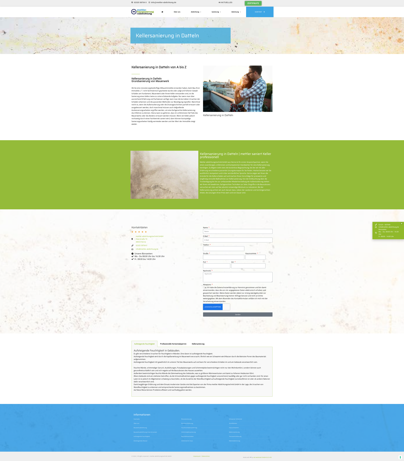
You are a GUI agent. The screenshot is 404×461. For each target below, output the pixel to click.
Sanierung (215, 12)
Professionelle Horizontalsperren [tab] (173, 344)
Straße (206, 253)
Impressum (196, 456)
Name (205, 227)
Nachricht (207, 271)
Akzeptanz (207, 284)
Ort (232, 262)
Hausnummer (251, 253)
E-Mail (205, 236)
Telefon (206, 245)
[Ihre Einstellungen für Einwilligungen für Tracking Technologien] (400, 457)
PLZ (204, 262)
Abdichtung (195, 12)
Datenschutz (206, 456)
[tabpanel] (202, 371)
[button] (401, 223)
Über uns (177, 12)
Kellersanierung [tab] (198, 344)
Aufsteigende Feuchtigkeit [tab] (144, 344)
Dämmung (235, 12)
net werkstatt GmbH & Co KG (262, 457)
